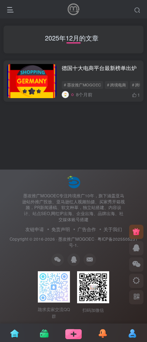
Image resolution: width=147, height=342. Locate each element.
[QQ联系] (136, 248)
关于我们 (112, 229)
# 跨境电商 (116, 84)
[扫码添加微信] (136, 264)
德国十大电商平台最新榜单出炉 (99, 67)
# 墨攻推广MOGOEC (82, 84)
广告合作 (86, 229)
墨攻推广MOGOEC (76, 239)
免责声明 (60, 229)
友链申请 (34, 229)
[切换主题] (136, 281)
